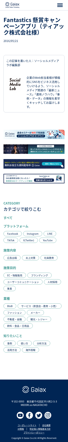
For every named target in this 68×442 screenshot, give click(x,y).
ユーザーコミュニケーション (23, 282)
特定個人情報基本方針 (40, 429)
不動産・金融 (14, 319)
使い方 (24, 343)
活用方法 (12, 350)
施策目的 (9, 267)
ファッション (14, 312)
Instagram (33, 233)
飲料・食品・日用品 (18, 326)
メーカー (35, 312)
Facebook (12, 233)
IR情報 (21, 429)
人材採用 (52, 282)
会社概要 (46, 425)
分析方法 (42, 343)
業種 (6, 298)
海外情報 (30, 350)
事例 (9, 343)
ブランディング (39, 275)
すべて (8, 217)
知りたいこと (12, 335)
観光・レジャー (39, 319)
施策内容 (9, 250)
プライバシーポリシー (34, 432)
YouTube (48, 240)
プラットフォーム (15, 226)
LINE (49, 233)
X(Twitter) (28, 240)
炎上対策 (30, 258)
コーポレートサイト (27, 425)
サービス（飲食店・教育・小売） (39, 306)
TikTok (10, 240)
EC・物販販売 (14, 275)
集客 (9, 288)
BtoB (10, 306)
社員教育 (49, 258)
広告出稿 (12, 258)
